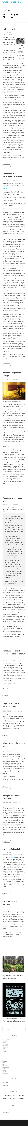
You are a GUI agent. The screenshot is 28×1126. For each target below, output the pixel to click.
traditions (5, 1071)
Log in (4, 1109)
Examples (5, 1041)
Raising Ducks (5, 1082)
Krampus (13, 857)
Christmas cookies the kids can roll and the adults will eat (14, 653)
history (4, 1068)
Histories (4, 1042)
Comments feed (6, 1112)
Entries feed (5, 1110)
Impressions (15, 379)
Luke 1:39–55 (6, 188)
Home (4, 10)
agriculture (5, 1061)
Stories (4, 1051)
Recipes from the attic (7, 34)
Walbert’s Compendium (14, 2)
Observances (5, 803)
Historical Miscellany (18, 711)
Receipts (15, 32)
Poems (4, 1048)
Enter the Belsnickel (11, 849)
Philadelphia (6, 872)
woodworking (5, 1073)
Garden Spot (5, 1085)
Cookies (14, 660)
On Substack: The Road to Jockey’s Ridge (12, 972)
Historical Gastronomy (7, 711)
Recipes (14, 907)
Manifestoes (5, 1045)
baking (4, 1062)
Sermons (15, 180)
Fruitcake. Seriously (11, 29)
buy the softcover (12, 1021)
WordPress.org (6, 1113)
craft (3, 1064)
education (5, 1065)
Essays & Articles (6, 1039)
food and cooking (6, 1067)
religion (4, 1070)
